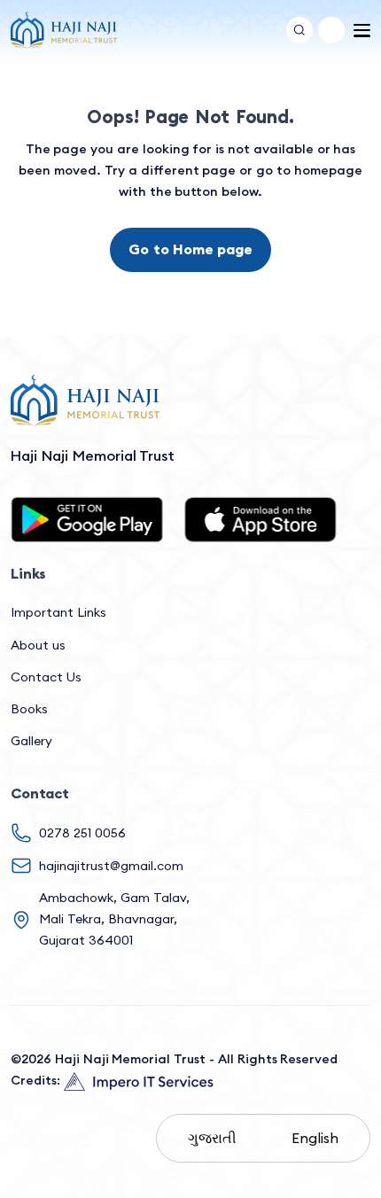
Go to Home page (190, 249)
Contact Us (46, 677)
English (315, 1138)
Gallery (31, 741)
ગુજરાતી (212, 1138)
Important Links (58, 612)
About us (38, 645)
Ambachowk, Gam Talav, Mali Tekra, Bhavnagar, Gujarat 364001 (114, 919)
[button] (331, 30)
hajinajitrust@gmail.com (111, 866)
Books (29, 709)
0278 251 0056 (82, 833)
